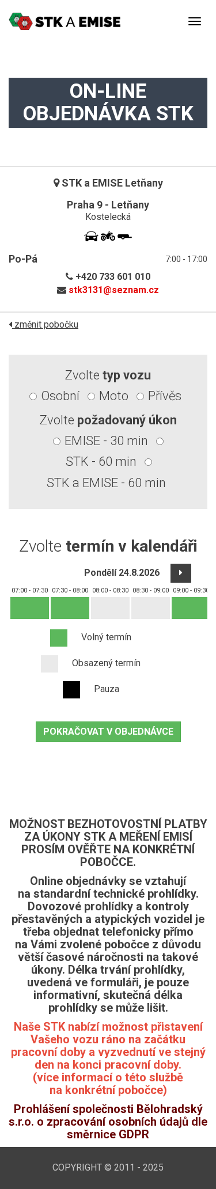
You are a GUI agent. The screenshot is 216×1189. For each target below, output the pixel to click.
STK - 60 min (101, 461)
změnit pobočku (45, 324)
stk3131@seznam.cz (114, 289)
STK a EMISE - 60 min (106, 483)
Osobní (60, 396)
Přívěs (164, 396)
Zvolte (108, 375)
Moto (113, 396)
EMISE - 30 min (106, 441)
